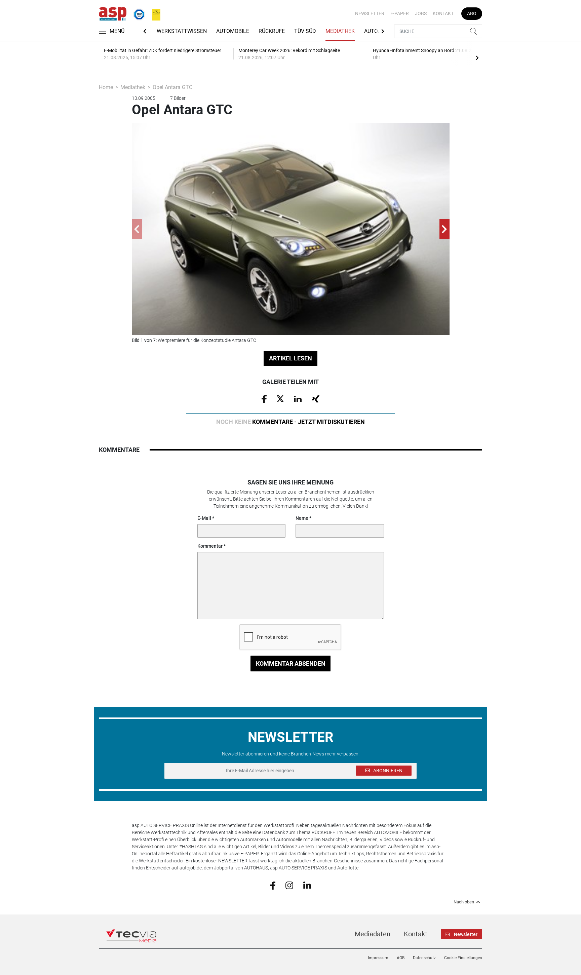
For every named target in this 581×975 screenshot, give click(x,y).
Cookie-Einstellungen (463, 958)
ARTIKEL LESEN (290, 358)
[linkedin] (307, 885)
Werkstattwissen (182, 31)
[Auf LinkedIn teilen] (298, 398)
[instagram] (289, 885)
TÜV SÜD (305, 31)
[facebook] (272, 885)
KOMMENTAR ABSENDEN (290, 663)
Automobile (232, 31)
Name (302, 518)
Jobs (421, 13)
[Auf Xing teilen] (315, 398)
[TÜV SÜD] (137, 13)
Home (106, 87)
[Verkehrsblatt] (153, 13)
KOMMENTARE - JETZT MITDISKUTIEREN (290, 421)
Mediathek (340, 31)
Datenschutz (424, 958)
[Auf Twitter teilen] (280, 398)
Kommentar (210, 546)
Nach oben (464, 902)
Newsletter (369, 13)
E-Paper (399, 13)
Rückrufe (272, 31)
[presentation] (477, 57)
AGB (400, 958)
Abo (471, 13)
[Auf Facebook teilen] (264, 398)
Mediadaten (372, 934)
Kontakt (443, 13)
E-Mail (204, 518)
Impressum (378, 958)
